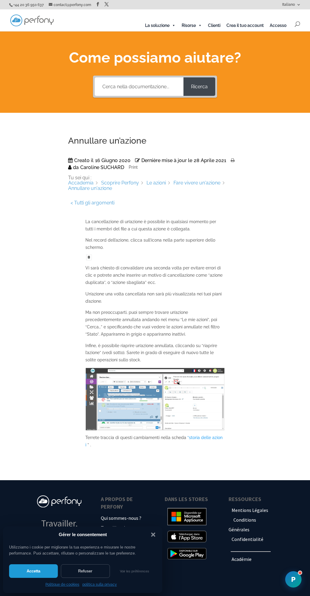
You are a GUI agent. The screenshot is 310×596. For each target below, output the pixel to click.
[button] (153, 535)
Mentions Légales (250, 510)
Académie (242, 559)
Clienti (214, 25)
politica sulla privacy (99, 584)
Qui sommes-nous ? (121, 518)
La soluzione (157, 25)
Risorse (189, 25)
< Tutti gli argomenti (92, 203)
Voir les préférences (134, 571)
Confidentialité (247, 539)
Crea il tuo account (245, 25)
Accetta (33, 571)
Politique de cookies (62, 584)
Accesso (278, 25)
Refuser (85, 571)
